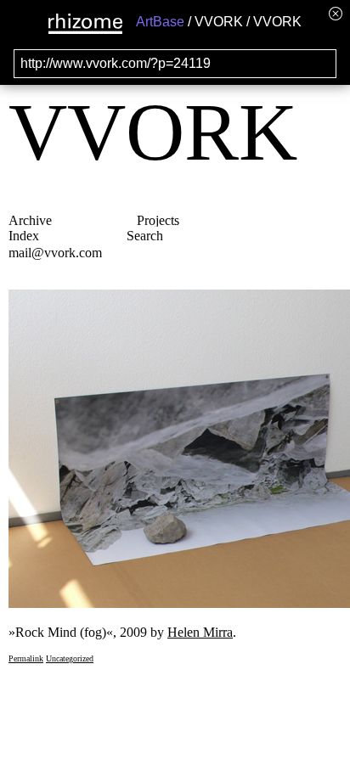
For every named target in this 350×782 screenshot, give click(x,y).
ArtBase (160, 21)
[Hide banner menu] (335, 13)
